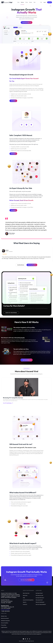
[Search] (41, 2)
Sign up (49, 2)
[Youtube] (23, 638)
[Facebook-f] (27, 638)
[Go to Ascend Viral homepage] (6, 2)
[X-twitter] (29, 638)
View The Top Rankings (7, 403)
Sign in (45, 2)
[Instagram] (25, 638)
